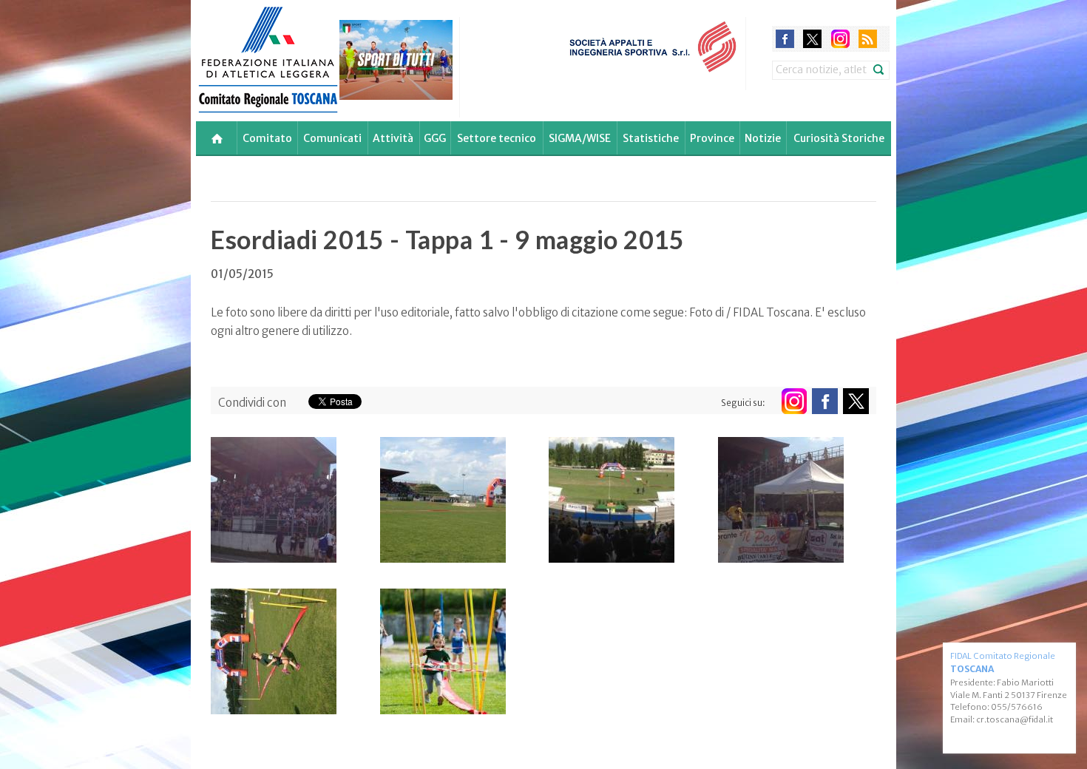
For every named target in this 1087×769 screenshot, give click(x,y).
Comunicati (332, 138)
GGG (435, 138)
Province (712, 138)
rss (868, 39)
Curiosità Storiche (838, 138)
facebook (785, 39)
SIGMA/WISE (580, 138)
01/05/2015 (242, 274)
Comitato (267, 138)
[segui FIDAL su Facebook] (825, 401)
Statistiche (651, 138)
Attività (393, 138)
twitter (812, 39)
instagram (840, 39)
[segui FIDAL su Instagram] (794, 401)
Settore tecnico (496, 138)
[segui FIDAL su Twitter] (856, 401)
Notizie (763, 138)
